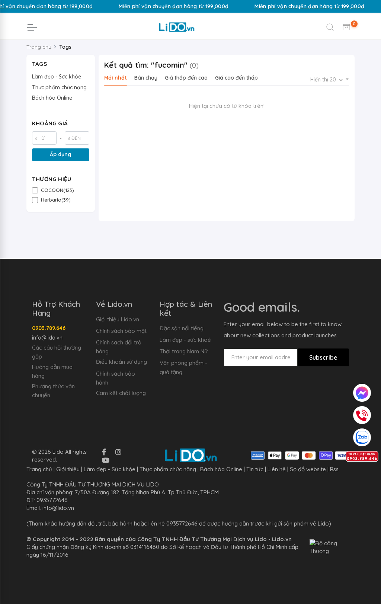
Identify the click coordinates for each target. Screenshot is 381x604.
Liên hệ (277, 469)
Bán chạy (145, 77)
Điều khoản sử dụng (121, 361)
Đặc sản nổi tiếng (182, 328)
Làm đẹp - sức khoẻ (185, 339)
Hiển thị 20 (323, 79)
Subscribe (323, 357)
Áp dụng (60, 154)
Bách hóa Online (52, 97)
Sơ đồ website (308, 469)
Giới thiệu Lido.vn (117, 319)
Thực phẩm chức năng (59, 87)
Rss (334, 469)
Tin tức (254, 469)
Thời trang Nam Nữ (184, 351)
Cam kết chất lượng (121, 392)
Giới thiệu (68, 469)
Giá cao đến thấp (236, 77)
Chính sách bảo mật (121, 330)
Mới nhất (115, 77)
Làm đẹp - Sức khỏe (56, 76)
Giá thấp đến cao (186, 77)
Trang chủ (38, 47)
